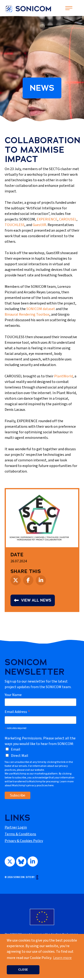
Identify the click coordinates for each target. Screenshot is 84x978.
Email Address (17, 712)
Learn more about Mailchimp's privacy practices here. (39, 783)
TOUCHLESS (14, 224)
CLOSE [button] (23, 969)
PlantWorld (63, 376)
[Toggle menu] (68, 3)
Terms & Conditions (20, 834)
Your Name (13, 694)
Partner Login (16, 827)
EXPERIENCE (47, 219)
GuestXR (39, 224)
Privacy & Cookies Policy (24, 840)
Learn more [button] (62, 957)
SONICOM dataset (40, 308)
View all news (36, 600)
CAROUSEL (68, 219)
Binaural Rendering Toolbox (27, 314)
